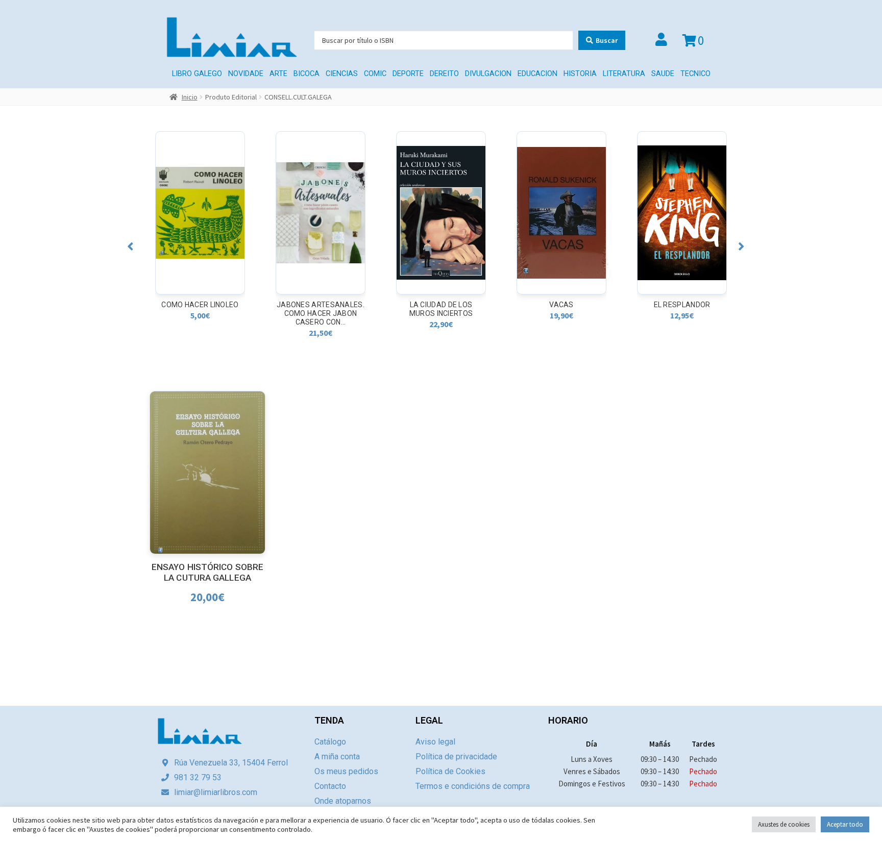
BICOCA (306, 73)
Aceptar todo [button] (845, 824)
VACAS (441, 305)
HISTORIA (580, 73)
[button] (130, 246)
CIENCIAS (342, 73)
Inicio (190, 97)
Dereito (444, 73)
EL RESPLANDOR (561, 305)
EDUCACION (537, 73)
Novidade (245, 73)
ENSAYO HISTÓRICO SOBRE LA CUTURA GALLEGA (207, 572)
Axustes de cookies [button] (784, 824)
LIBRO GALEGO (197, 73)
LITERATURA (624, 73)
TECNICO (695, 73)
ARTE (278, 73)
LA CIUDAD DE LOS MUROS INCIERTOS (321, 309)
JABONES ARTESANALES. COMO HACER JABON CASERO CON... (200, 313)
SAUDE (662, 73)
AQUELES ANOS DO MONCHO (682, 309)
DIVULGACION (488, 73)
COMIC (375, 73)
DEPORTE (408, 73)
